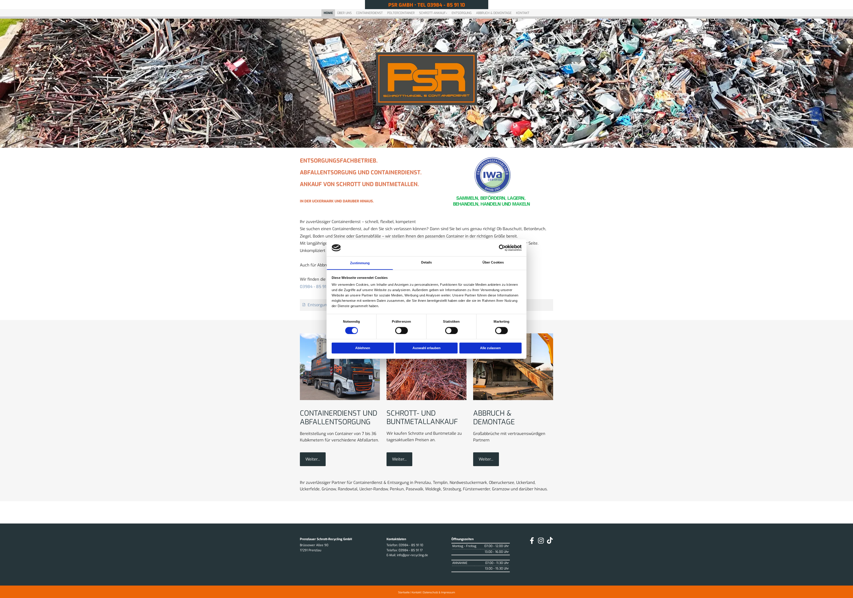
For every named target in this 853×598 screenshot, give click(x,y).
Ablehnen (362, 348)
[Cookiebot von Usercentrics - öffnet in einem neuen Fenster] (502, 247)
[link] (433, 11)
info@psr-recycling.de (412, 555)
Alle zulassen (490, 348)
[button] (313, 459)
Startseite (404, 592)
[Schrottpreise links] (446, 11)
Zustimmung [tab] (360, 263)
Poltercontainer (401, 13)
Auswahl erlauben (426, 348)
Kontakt (522, 13)
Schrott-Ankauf (432, 13)
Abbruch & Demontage (494, 13)
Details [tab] (426, 262)
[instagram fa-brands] (541, 540)
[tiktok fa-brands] (549, 540)
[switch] (401, 330)
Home (328, 13)
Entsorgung (462, 13)
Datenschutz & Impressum (439, 592)
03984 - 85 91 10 (316, 286)
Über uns (344, 13)
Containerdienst (369, 13)
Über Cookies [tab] (493, 262)
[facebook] (532, 540)
